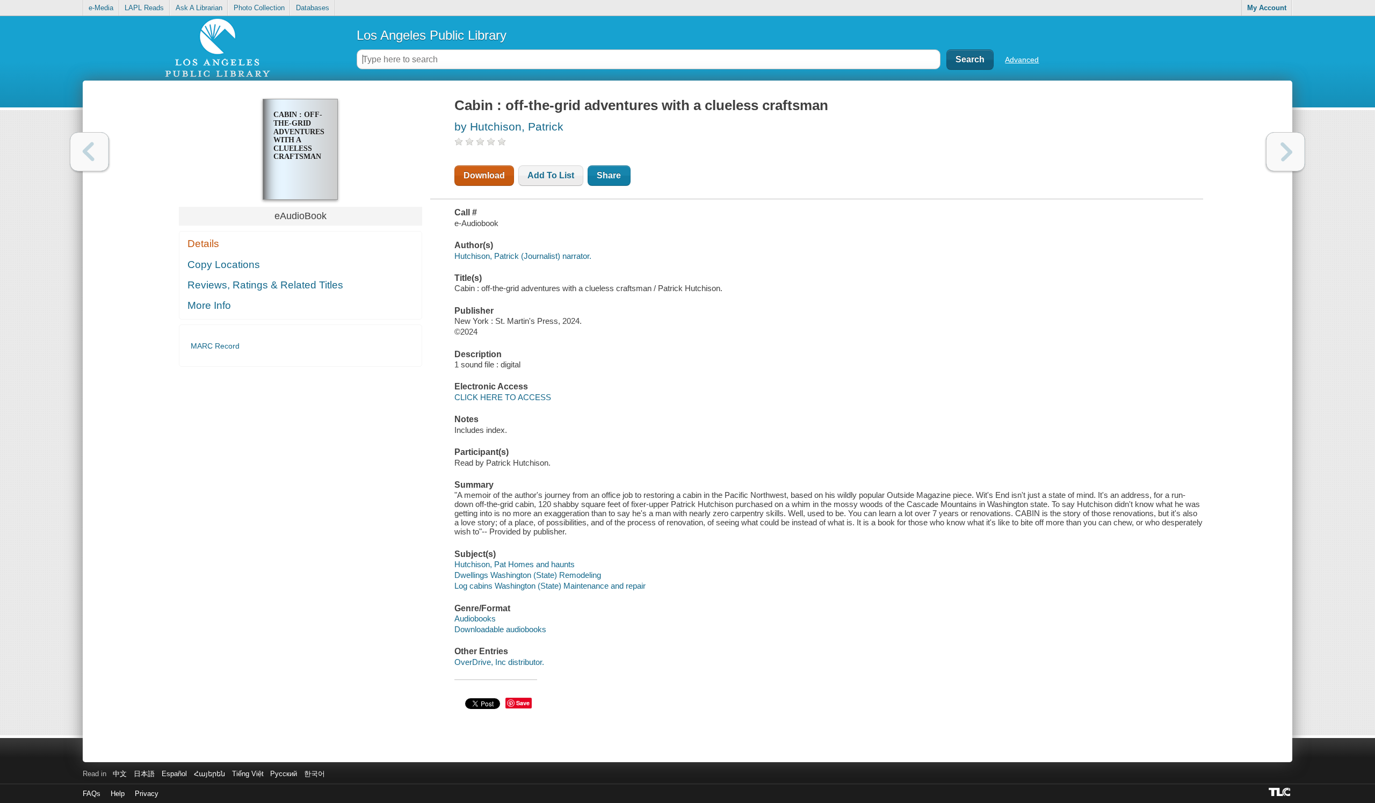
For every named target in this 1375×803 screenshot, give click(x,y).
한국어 (314, 774)
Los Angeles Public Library (431, 35)
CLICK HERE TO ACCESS (502, 397)
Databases (312, 8)
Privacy (146, 794)
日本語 (144, 774)
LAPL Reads (144, 8)
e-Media (101, 8)
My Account (1266, 8)
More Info (209, 305)
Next (1285, 151)
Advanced (1022, 59)
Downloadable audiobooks (500, 629)
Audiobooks (475, 618)
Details (203, 243)
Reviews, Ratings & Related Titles (265, 285)
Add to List (550, 175)
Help (118, 794)
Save (523, 703)
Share (609, 175)
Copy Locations (223, 264)
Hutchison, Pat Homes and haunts (514, 564)
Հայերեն (209, 774)
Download (484, 175)
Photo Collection (259, 8)
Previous (89, 151)
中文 (120, 774)
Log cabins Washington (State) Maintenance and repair (550, 585)
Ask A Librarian (199, 8)
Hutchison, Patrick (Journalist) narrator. (522, 256)
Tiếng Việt (248, 774)
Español (174, 774)
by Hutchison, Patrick (508, 126)
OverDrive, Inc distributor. (499, 662)
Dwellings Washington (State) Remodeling (527, 575)
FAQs (91, 794)
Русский (283, 774)
